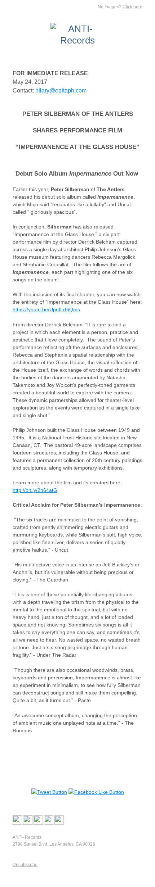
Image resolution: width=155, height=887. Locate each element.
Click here (132, 6)
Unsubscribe (25, 864)
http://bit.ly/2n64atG (35, 490)
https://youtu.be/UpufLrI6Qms (46, 309)
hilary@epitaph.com (61, 90)
